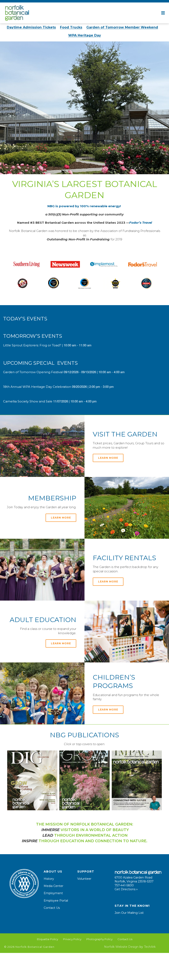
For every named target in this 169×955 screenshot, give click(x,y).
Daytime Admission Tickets (31, 27)
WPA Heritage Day (84, 35)
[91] (53, 283)
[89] (84, 283)
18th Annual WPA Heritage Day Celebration (37, 387)
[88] (22, 283)
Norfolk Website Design (121, 947)
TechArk (150, 947)
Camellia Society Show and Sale (27, 401)
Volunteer (84, 879)
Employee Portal (56, 900)
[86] (104, 264)
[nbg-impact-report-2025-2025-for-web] (137, 780)
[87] (26, 264)
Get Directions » (126, 889)
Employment (53, 893)
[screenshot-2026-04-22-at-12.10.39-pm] (32, 780)
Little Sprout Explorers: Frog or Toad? (32, 345)
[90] (142, 264)
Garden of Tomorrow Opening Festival (33, 372)
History (49, 879)
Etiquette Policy (47, 939)
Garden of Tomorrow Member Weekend (122, 27)
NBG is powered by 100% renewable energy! (84, 206)
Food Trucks (71, 27)
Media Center (53, 886)
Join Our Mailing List (129, 913)
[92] (146, 283)
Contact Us (52, 908)
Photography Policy (99, 939)
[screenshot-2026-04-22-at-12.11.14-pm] (84, 780)
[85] (65, 264)
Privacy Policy (72, 939)
